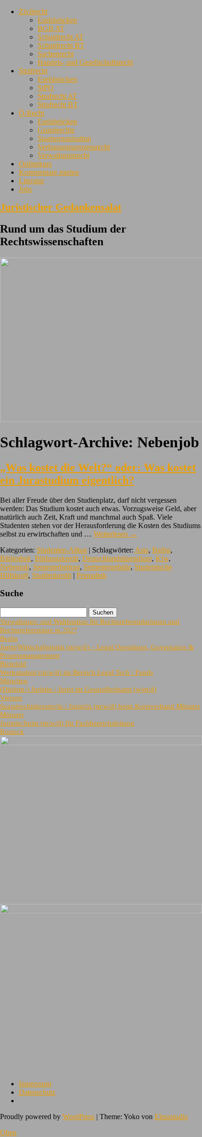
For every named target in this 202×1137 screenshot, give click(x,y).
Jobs (25, 189)
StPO (46, 88)
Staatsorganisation (64, 138)
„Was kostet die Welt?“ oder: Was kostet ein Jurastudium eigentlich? (98, 473)
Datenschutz (37, 1092)
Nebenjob (14, 567)
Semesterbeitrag (56, 567)
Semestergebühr (107, 567)
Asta (141, 550)
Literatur (31, 181)
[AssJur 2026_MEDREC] (101, 743)
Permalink (92, 575)
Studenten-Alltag (62, 550)
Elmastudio (171, 1117)
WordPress (78, 1117)
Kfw (162, 558)
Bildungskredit (56, 558)
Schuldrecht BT (61, 45)
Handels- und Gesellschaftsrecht (85, 62)
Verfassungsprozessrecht (74, 147)
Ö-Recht (31, 113)
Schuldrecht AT (61, 37)
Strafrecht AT (57, 96)
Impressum (35, 1084)
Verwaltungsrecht (63, 155)
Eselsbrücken (57, 20)
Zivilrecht (33, 12)
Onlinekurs (35, 164)
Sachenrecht (56, 54)
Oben (8, 1133)
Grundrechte (56, 130)
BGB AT (51, 28)
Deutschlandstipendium (117, 558)
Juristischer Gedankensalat (60, 207)
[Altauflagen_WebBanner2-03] (101, 911)
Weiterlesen (115, 534)
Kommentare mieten (49, 172)
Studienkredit (51, 575)
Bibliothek (15, 558)
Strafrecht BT (58, 105)
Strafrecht (33, 71)
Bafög (161, 550)
